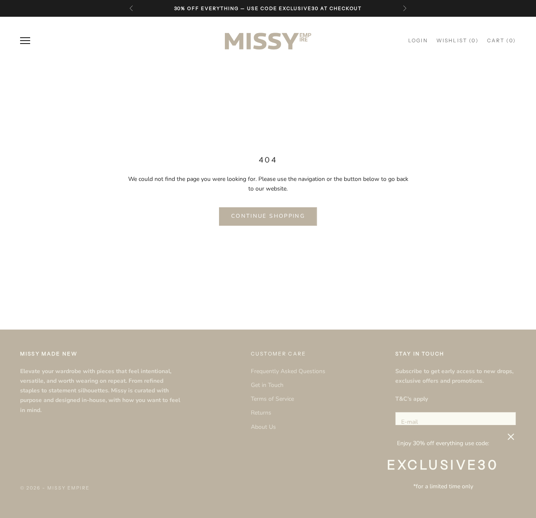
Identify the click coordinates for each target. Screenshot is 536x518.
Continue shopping (268, 216)
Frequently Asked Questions (288, 371)
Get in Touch (267, 385)
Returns (261, 413)
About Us (263, 427)
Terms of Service (272, 399)
